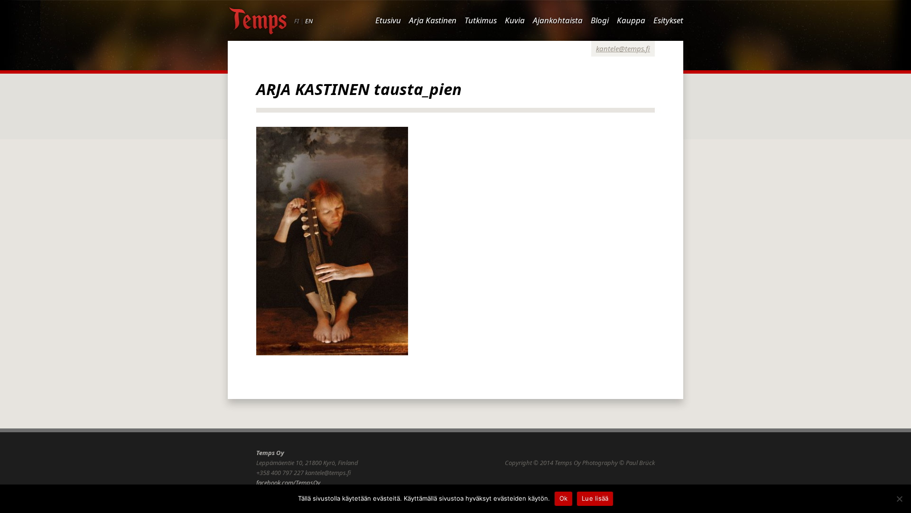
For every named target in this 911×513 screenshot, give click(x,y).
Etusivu (388, 20)
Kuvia (515, 20)
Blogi (600, 20)
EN (309, 21)
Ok (563, 498)
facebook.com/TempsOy (288, 482)
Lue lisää (595, 498)
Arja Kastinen (432, 20)
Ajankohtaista (558, 20)
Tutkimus (481, 20)
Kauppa (631, 20)
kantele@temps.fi (623, 48)
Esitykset (668, 20)
